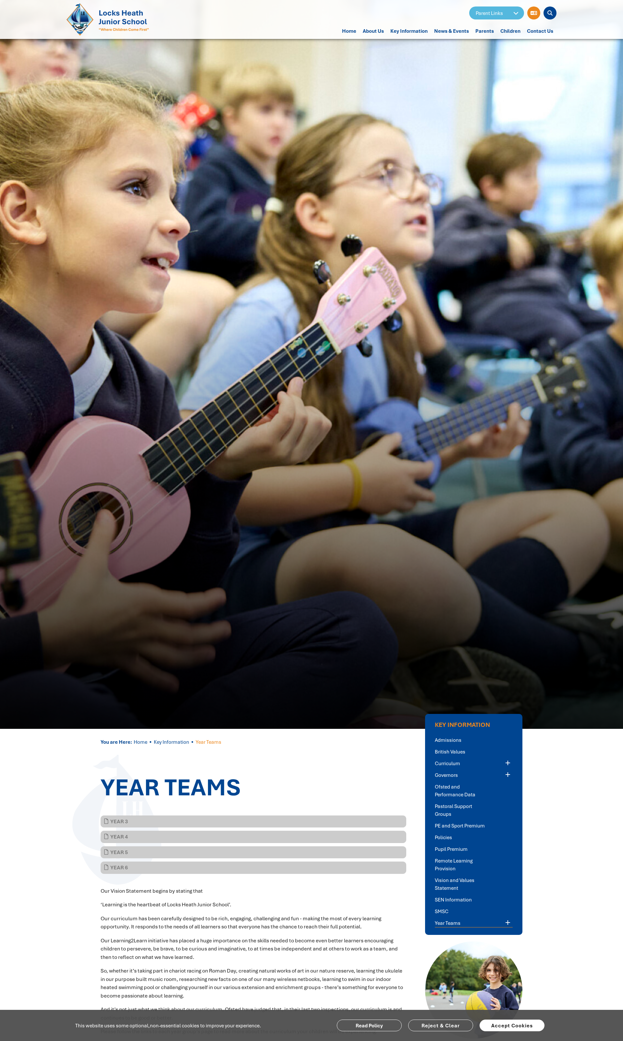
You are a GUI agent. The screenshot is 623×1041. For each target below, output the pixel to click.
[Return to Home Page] (110, 19)
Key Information (171, 742)
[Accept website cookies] (512, 1025)
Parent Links (489, 13)
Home (140, 742)
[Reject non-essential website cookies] (440, 1025)
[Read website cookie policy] (369, 1025)
